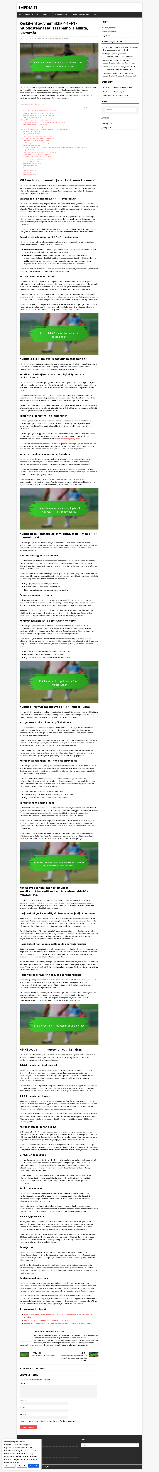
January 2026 (106, 127)
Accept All (33, 1466)
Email (22, 1407)
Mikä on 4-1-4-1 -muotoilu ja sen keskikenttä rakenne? (39, 111)
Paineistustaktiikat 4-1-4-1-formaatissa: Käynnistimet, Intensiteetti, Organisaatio (58, 1323)
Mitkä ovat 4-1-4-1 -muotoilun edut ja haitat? (36, 157)
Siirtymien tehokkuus (30, 165)
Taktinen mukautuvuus (30, 174)
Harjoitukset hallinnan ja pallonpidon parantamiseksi (39, 152)
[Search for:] (120, 110)
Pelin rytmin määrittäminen (32, 134)
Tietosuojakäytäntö (26, 1445)
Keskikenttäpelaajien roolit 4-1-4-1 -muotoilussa (38, 115)
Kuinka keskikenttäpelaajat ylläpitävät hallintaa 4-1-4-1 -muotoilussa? (44, 129)
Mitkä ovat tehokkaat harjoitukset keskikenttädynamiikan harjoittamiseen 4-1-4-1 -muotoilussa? (54, 147)
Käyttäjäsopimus (25, 1452)
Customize (9, 1466)
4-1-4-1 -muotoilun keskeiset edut (34, 159)
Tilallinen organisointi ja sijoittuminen (35, 124)
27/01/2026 (26, 38)
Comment (23, 1383)
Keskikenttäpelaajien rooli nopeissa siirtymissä (37, 143)
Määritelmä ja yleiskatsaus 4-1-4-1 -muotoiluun (38, 113)
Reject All (22, 1466)
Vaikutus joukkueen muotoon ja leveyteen (36, 127)
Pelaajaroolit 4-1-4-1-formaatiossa (114, 95)
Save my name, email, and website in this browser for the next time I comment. (52, 1421)
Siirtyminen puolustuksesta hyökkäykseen (36, 140)
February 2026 (106, 123)
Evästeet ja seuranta (27, 1456)
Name (22, 1401)
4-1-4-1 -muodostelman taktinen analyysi (116, 88)
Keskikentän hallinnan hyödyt (32, 163)
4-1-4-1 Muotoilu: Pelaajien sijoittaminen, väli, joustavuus (47, 1320)
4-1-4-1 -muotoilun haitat (31, 161)
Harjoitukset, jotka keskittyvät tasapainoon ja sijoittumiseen (42, 150)
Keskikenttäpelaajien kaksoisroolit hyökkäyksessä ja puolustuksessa (44, 122)
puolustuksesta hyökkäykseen (67, 439)
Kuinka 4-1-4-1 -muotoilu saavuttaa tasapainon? (37, 120)
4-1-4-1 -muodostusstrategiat (58, 38)
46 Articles (60, 1331)
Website (23, 1414)
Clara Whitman (39, 38)
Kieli (95, 15)
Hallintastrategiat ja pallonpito (32, 131)
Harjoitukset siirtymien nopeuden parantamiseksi (38, 154)
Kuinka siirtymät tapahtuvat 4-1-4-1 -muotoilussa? (37, 138)
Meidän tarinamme (80, 15)
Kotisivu (46, 15)
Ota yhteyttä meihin (28, 15)
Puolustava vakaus (29, 168)
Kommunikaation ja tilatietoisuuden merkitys (37, 136)
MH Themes (51, 1467)
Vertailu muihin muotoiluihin (32, 118)
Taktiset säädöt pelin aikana (31, 145)
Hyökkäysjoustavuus (29, 170)
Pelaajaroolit (27, 172)
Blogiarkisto (61, 15)
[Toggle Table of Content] (84, 108)
